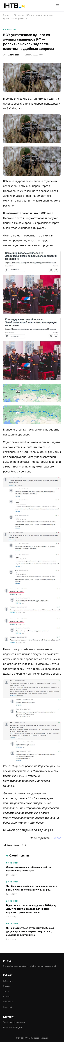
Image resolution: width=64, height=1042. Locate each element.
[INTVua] (14, 6)
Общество (19, 15)
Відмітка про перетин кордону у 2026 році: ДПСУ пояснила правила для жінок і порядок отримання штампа (31, 909)
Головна (7, 15)
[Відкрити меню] (58, 5)
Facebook (8, 1027)
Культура (7, 1007)
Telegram (18, 1027)
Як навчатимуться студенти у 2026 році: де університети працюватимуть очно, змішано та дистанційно (30, 931)
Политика (8, 1001)
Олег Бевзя (13, 54)
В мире (6, 996)
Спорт (6, 991)
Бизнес (6, 986)
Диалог (56, 838)
